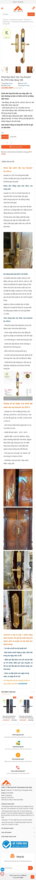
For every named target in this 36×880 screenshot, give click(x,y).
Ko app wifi (5, 136)
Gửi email (30, 868)
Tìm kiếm (31, 14)
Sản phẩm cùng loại (8, 692)
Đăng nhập (20, 2)
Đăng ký (15, 2)
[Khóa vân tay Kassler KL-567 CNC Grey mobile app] (26, 706)
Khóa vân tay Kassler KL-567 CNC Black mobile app (9, 718)
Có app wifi (13, 136)
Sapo (21, 877)
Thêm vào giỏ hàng (17, 147)
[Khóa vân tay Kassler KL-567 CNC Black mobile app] (9, 706)
